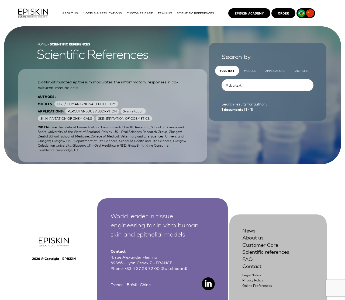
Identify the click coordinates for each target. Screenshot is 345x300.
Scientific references (265, 251)
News (249, 230)
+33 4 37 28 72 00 (142, 268)
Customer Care (260, 244)
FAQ (247, 258)
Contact (251, 265)
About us (253, 237)
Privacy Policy (252, 280)
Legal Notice (251, 275)
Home (42, 44)
